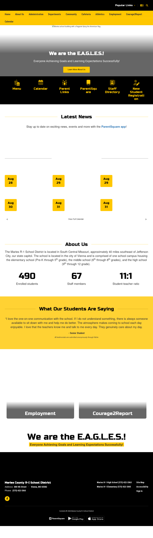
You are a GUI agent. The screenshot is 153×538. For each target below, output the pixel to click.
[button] (125, 5)
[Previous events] (7, 219)
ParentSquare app (113, 126)
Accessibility (142, 486)
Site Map (140, 482)
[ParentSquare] (57, 518)
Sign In (139, 491)
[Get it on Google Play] (76, 518)
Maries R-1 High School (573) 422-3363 (114, 482)
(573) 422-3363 (19, 490)
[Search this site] (147, 5)
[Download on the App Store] (96, 518)
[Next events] (145, 219)
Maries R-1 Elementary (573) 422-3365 (114, 486)
